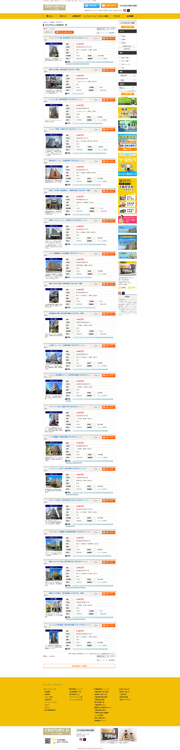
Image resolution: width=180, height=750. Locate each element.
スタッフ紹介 (49, 697)
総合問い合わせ (124, 692)
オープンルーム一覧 (76, 697)
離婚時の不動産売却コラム (102, 707)
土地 (123, 68)
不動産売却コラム (100, 705)
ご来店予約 (123, 694)
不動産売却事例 (99, 699)
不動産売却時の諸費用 (101, 712)
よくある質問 (98, 715)
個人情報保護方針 (50, 710)
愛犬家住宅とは (74, 694)
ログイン (47, 707)
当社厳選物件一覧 (75, 692)
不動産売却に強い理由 (101, 692)
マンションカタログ (76, 699)
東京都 (123, 43)
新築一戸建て (125, 57)
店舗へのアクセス (125, 699)
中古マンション (126, 64)
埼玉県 (123, 36)
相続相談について (100, 720)
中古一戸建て (125, 61)
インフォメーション (51, 702)
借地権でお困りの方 (100, 694)
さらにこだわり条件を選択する (128, 91)
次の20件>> (112, 33)
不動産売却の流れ (100, 710)
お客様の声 (48, 699)
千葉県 (123, 39)
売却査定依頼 (124, 697)
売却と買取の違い (100, 718)
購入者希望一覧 (99, 702)
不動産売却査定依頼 (100, 697)
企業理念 (47, 694)
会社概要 (47, 692)
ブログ (47, 705)
